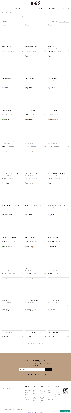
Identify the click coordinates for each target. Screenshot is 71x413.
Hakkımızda (27, 390)
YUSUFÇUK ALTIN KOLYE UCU (55, 142)
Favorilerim (57, 394)
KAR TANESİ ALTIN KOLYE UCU (55, 332)
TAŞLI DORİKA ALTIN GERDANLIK (33, 269)
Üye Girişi (57, 390)
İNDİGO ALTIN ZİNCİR (7, 110)
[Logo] (35, 3)
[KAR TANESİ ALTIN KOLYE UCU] (58, 320)
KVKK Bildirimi (41, 401)
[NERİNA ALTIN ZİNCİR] (58, 97)
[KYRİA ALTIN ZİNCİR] (35, 97)
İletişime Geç (50, 399)
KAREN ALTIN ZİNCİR (30, 78)
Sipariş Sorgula (34, 398)
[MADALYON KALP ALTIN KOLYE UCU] (35, 193)
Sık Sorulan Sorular (35, 394)
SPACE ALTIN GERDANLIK (8, 46)
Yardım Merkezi (34, 391)
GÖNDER (48, 369)
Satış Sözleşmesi (42, 391)
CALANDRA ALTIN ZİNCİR (8, 142)
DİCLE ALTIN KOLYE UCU (31, 46)
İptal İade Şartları (42, 398)
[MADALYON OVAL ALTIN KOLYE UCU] (12, 193)
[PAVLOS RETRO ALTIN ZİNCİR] (12, 224)
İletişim (26, 392)
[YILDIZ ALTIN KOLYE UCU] (35, 161)
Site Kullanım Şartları (50, 396)
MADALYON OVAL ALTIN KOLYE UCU (11, 205)
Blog (49, 390)
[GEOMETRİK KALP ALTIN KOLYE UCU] (58, 161)
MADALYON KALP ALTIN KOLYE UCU (34, 205)
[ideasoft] (30, 412)
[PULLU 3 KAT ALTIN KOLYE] (58, 256)
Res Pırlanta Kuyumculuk (52, 48)
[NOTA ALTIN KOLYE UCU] (35, 129)
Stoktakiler (5, 21)
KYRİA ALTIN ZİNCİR (30, 110)
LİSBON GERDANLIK (52, 46)
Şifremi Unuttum (57, 397)
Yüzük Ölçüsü (34, 401)
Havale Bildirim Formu (26, 396)
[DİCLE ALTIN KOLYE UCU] (35, 34)
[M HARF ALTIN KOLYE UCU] (35, 288)
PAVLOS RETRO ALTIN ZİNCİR (9, 237)
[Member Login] (66, 9)
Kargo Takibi (27, 399)
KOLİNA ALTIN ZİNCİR (7, 78)
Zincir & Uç (11, 12)
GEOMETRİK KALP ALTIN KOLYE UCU (57, 173)
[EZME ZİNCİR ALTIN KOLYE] (58, 288)
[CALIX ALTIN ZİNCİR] (35, 224)
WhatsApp (66, 411)
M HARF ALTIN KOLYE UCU (31, 300)
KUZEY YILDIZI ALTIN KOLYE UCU (10, 173)
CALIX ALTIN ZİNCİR (30, 237)
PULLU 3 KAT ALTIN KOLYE (54, 269)
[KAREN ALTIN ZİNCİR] (35, 66)
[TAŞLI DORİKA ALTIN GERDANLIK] (35, 256)
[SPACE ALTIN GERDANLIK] (12, 34)
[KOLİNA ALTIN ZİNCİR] (12, 66)
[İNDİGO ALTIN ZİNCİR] (12, 97)
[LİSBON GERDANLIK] (58, 34)
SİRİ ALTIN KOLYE (6, 300)
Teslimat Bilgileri (50, 393)
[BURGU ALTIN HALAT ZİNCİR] (12, 256)
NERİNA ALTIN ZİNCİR (53, 110)
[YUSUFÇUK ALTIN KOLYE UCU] (58, 129)
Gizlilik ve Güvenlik (42, 394)
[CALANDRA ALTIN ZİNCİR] (12, 129)
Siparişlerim (57, 392)
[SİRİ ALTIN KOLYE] (12, 288)
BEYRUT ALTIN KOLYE (53, 237)
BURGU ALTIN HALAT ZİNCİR (9, 269)
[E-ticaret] (35, 412)
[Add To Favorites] (22, 51)
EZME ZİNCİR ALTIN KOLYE (54, 300)
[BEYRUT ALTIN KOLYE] (58, 224)
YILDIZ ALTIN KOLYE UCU (31, 173)
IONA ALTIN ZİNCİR (52, 78)
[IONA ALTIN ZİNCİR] (58, 66)
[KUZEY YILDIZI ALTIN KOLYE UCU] (12, 161)
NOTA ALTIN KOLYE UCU (31, 142)
